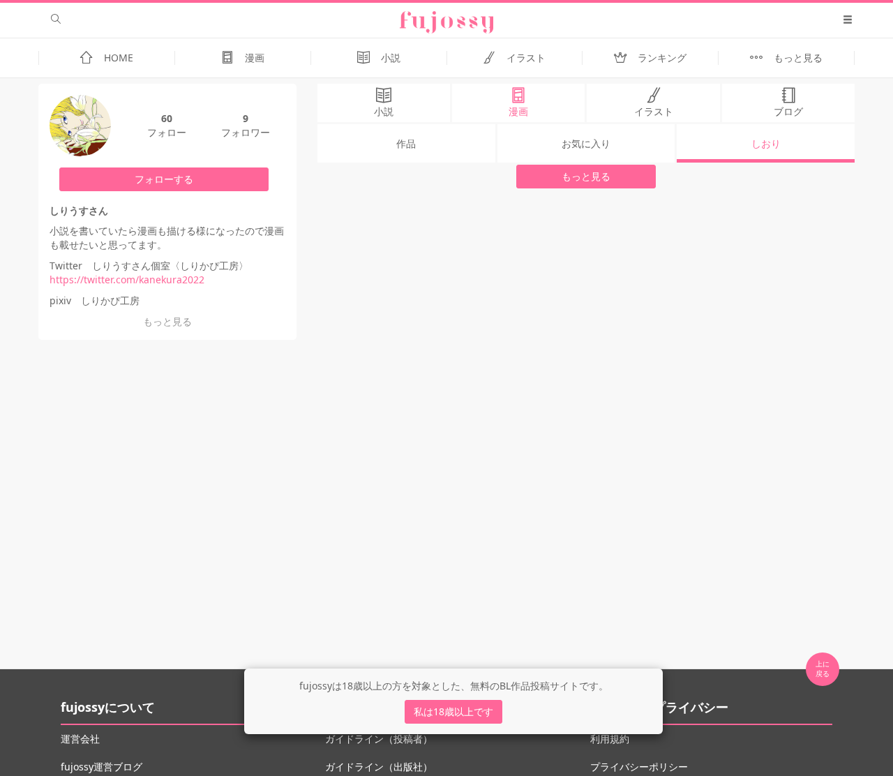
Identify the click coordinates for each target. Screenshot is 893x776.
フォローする (164, 179)
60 (166, 118)
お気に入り (586, 143)
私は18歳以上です (453, 711)
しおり (766, 143)
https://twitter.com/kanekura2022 (127, 279)
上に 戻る (823, 668)
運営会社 (80, 738)
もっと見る (586, 176)
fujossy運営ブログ (101, 766)
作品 (406, 143)
